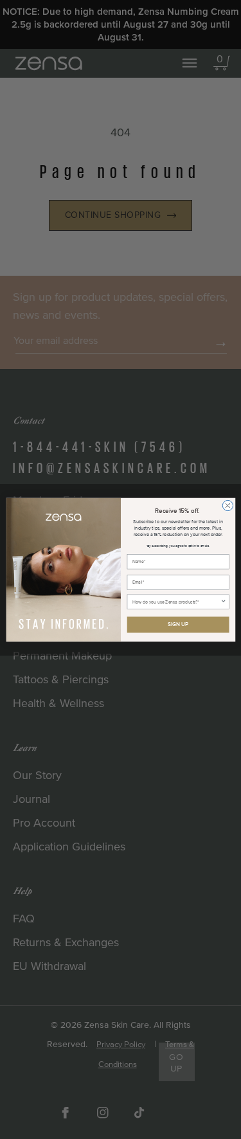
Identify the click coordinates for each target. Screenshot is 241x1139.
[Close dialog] (227, 505)
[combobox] (176, 602)
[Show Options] (223, 602)
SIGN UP (177, 624)
